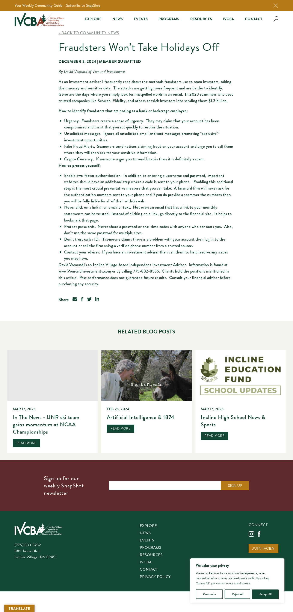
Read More (27, 443)
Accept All (265, 594)
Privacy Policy (155, 577)
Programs (169, 19)
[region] (237, 580)
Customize (209, 594)
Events (141, 19)
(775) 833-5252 (28, 545)
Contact (254, 19)
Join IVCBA (263, 548)
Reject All (237, 594)
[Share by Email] (74, 299)
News (117, 19)
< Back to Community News (89, 33)
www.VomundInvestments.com (85, 271)
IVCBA (228, 19)
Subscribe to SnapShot (83, 5)
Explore (93, 19)
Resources (201, 19)
